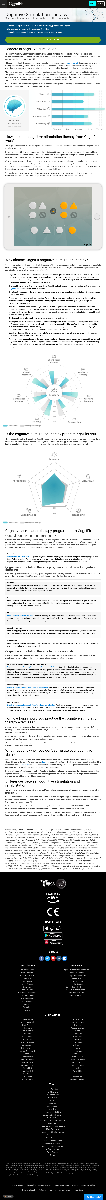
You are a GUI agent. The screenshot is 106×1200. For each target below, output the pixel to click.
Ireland (9, 1196)
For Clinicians (52, 1092)
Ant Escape (27, 1039)
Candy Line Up (78, 1022)
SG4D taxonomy (76, 995)
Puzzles (77, 1025)
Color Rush (27, 1077)
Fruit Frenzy (27, 1025)
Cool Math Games (52, 1144)
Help (50, 1190)
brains (44, 762)
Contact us (42, 1190)
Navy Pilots (76, 978)
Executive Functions (27, 998)
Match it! (27, 1054)
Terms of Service (17, 1185)
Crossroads (77, 1039)
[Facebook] (41, 958)
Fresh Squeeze (78, 1045)
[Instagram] (59, 958)
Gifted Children (52, 1149)
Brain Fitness (27, 984)
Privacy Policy (31, 1185)
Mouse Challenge (77, 1059)
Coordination (27, 1001)
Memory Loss (27, 990)
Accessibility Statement (63, 1190)
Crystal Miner (27, 1031)
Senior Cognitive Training (76, 987)
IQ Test (52, 1155)
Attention (27, 1010)
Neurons (27, 978)
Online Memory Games (52, 1141)
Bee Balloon (77, 1036)
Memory (27, 1004)
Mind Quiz (52, 1123)
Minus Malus (77, 1057)
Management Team (45, 1185)
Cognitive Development (52, 1115)
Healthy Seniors (76, 984)
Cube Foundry (77, 1042)
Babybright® (52, 1106)
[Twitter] (47, 958)
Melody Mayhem (27, 1074)
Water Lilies (77, 1071)
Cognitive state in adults (76, 990)
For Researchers (52, 1095)
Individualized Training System (52, 1121)
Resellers (52, 1109)
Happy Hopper (78, 1019)
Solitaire (27, 1034)
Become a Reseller (29, 1190)
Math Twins (78, 1054)
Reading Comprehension (52, 1146)
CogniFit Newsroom (62, 1185)
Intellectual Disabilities (27, 993)
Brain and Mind (27, 973)
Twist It (77, 1068)
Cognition (27, 987)
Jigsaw (78, 1048)
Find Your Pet (27, 1071)
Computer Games (76, 973)
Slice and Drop (78, 1065)
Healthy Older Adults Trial (76, 975)
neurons (25, 765)
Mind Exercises (52, 1129)
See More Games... (77, 1080)
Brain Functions (27, 995)
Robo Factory (27, 1036)
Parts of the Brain (27, 975)
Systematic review (76, 993)
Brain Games (52, 1135)
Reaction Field (78, 1074)
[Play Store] (53, 935)
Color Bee (78, 1034)
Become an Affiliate (88, 1185)
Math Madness (27, 1059)
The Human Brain (27, 970)
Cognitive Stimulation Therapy (52, 1126)
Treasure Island (27, 1042)
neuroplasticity (73, 63)
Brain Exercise (52, 1118)
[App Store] (53, 928)
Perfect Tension (77, 1062)
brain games (66, 806)
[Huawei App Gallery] (53, 942)
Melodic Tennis (27, 1065)
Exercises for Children (53, 1112)
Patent (52, 1100)
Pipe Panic (27, 1028)
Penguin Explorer (78, 1028)
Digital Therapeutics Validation (76, 970)
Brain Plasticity (27, 981)
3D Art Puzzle (27, 1080)
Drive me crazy (27, 1048)
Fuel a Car (77, 1051)
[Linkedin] (64, 958)
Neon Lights (27, 1045)
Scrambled (27, 1068)
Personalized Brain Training (52, 1132)
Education (52, 1098)
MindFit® (52, 1103)
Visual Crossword (27, 1051)
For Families (52, 1089)
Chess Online (27, 1019)
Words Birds (78, 1077)
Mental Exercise (52, 1138)
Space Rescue (27, 1057)
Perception (27, 1007)
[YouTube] (53, 958)
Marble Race (27, 1062)
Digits (77, 1031)
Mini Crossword (27, 1022)
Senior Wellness (76, 981)
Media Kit (75, 1185)
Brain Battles (52, 1152)
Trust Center (79, 1190)
